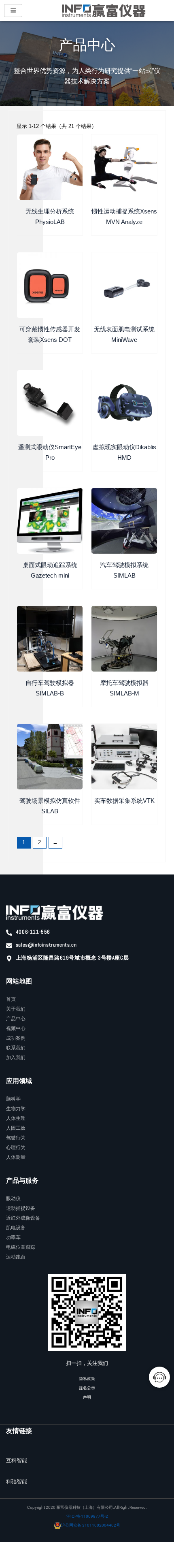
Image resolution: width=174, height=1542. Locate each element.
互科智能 (16, 1460)
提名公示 (87, 1388)
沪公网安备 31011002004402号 (90, 1525)
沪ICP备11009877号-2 (87, 1516)
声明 (87, 1397)
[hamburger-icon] (13, 10)
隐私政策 (87, 1378)
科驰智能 (16, 1481)
